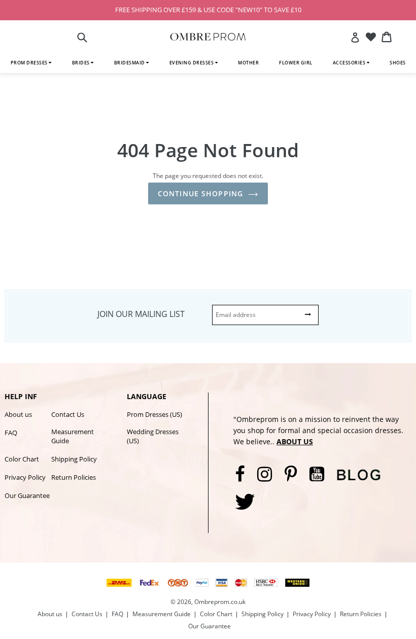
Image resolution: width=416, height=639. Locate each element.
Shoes (398, 62)
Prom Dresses (30, 62)
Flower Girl (296, 62)
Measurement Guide (72, 436)
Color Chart (22, 459)
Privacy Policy (25, 477)
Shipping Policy (74, 459)
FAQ (11, 432)
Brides (81, 62)
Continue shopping (200, 193)
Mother (248, 62)
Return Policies (73, 477)
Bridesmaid (130, 62)
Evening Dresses (192, 62)
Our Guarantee (27, 495)
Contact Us (67, 414)
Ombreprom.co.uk (220, 601)
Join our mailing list (141, 314)
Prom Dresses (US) (154, 414)
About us (18, 414)
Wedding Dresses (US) (153, 436)
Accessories (350, 62)
